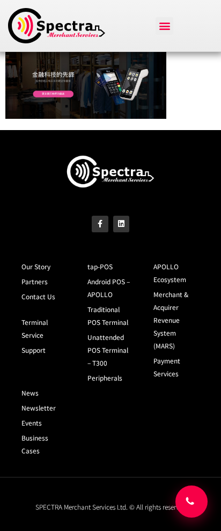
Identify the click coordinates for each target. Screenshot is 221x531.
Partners (34, 281)
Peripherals (104, 377)
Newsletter (38, 407)
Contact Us (38, 296)
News (30, 392)
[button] (164, 26)
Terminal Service (34, 328)
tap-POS (100, 266)
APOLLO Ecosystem (169, 273)
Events (31, 422)
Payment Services (166, 367)
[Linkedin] (121, 224)
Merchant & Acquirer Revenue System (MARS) (170, 320)
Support (33, 349)
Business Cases (34, 444)
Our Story (35, 266)
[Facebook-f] (100, 224)
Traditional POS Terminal (107, 316)
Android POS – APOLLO (108, 288)
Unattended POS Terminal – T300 (107, 349)
